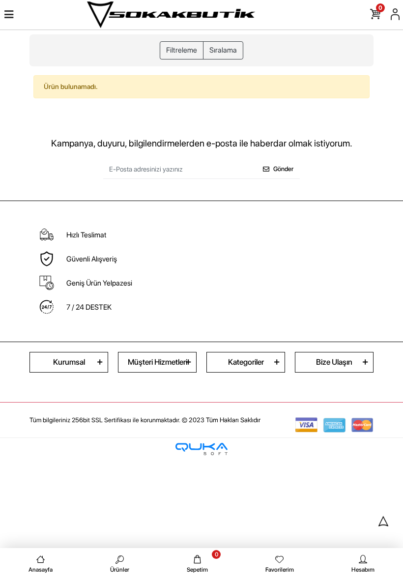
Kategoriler (246, 362)
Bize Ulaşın (334, 362)
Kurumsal (69, 362)
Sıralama (223, 50)
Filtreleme (181, 50)
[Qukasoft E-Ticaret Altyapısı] (201, 449)
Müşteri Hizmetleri (157, 362)
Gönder (283, 169)
